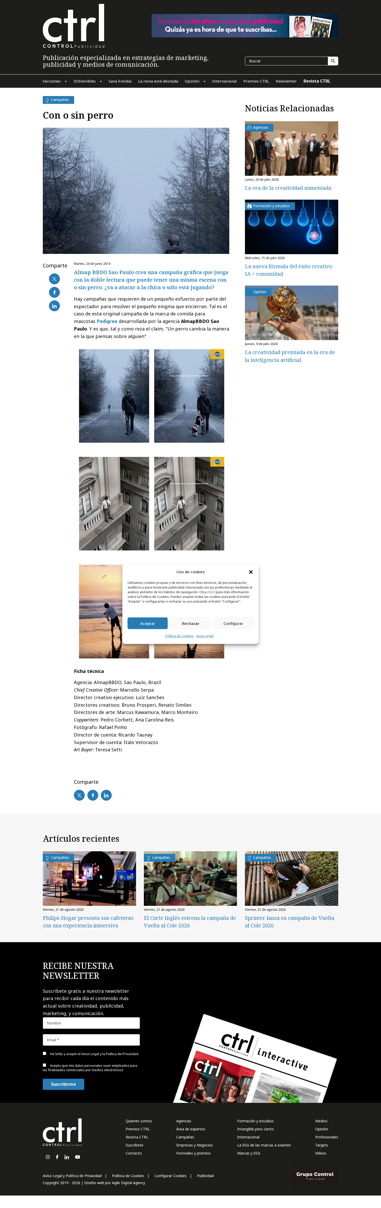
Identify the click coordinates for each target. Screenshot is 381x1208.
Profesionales (326, 1137)
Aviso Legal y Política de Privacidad (72, 1175)
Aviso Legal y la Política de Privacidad (109, 1053)
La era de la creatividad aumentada (288, 187)
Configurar (233, 623)
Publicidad (205, 1175)
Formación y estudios (255, 1120)
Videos (320, 1153)
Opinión (321, 1128)
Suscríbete (134, 1145)
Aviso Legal (204, 636)
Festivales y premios (193, 1153)
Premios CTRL (138, 1128)
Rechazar (190, 623)
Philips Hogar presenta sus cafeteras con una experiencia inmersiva (88, 921)
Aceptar (147, 623)
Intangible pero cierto (255, 1128)
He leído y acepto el (93, 1053)
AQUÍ (211, 592)
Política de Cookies (179, 636)
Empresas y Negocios (194, 1145)
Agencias (183, 1120)
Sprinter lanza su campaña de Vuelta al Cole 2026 (289, 921)
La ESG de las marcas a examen (264, 1145)
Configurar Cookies (170, 1175)
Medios (321, 1120)
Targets (321, 1145)
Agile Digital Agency (128, 1182)
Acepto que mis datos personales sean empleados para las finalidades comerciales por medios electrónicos (90, 1067)
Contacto (134, 1153)
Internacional (248, 1137)
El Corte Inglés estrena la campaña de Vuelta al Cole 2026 (190, 921)
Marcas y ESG (248, 1153)
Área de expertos (190, 1128)
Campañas (185, 1137)
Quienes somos (139, 1120)
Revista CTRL (137, 1137)
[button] (250, 571)
